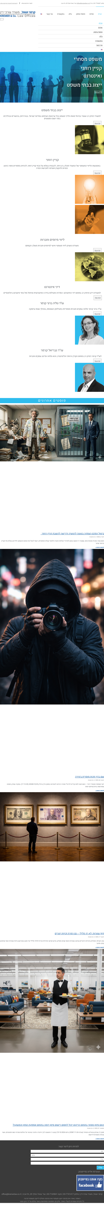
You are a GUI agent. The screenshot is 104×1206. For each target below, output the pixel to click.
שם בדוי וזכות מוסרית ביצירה (89, 776)
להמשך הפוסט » (99, 547)
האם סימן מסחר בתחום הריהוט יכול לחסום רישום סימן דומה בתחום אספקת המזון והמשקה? (58, 1125)
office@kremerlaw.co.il (83, 3)
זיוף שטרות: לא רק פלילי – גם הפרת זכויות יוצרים (79, 933)
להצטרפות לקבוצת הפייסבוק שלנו (8, 3)
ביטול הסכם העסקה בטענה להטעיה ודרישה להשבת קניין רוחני (72, 533)
